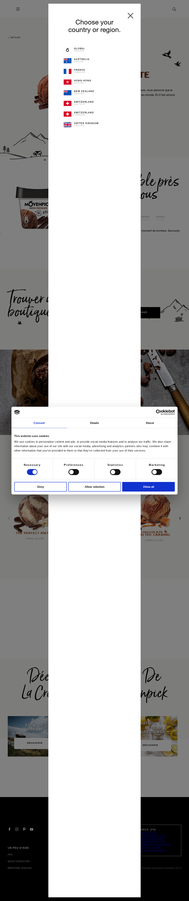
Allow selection (94, 486)
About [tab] (150, 422)
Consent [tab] (39, 422)
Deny (40, 486)
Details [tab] (94, 422)
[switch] (73, 472)
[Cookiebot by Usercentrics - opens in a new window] (158, 412)
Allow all (148, 486)
